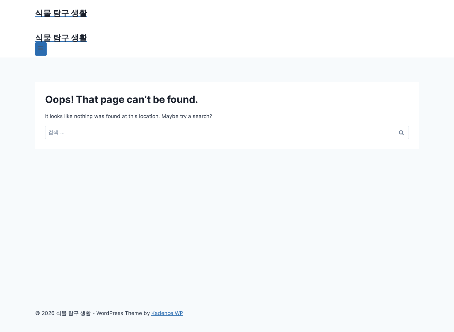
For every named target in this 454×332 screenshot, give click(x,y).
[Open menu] (41, 49)
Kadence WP (167, 313)
